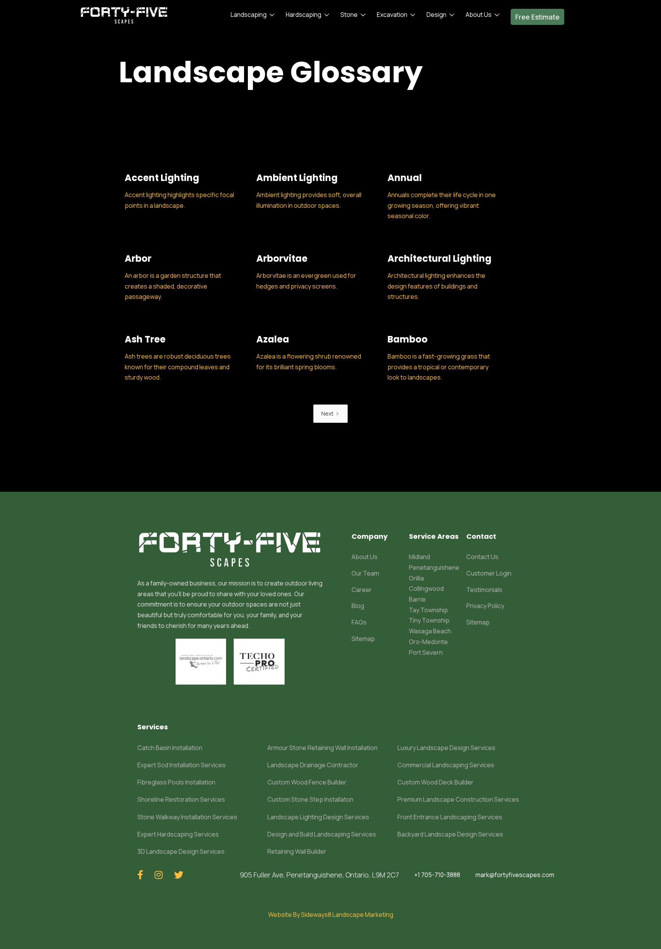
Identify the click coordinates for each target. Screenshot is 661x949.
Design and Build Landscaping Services (321, 834)
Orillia (416, 578)
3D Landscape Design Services (181, 851)
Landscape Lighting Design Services (318, 817)
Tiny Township (429, 620)
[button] (250, 15)
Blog (358, 606)
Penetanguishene (434, 567)
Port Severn (426, 652)
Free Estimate (537, 16)
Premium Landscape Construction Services (458, 799)
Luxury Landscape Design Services (446, 748)
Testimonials (484, 589)
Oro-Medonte (428, 642)
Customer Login (488, 573)
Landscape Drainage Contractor (312, 765)
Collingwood (426, 588)
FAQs (359, 622)
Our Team (365, 573)
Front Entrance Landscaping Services (449, 817)
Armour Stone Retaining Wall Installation (322, 748)
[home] (124, 14)
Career (362, 589)
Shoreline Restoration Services (181, 799)
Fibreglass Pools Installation (176, 782)
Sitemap (363, 638)
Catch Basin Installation (169, 748)
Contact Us (482, 557)
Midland (419, 557)
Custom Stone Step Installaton (310, 799)
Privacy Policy (485, 606)
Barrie (417, 599)
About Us (365, 557)
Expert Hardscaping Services (178, 834)
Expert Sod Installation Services (181, 765)
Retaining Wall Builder (296, 851)
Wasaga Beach (430, 631)
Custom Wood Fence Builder (307, 782)
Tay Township (428, 610)
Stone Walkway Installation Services (187, 817)
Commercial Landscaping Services (445, 765)
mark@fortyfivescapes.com (514, 875)
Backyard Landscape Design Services (450, 834)
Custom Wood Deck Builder (435, 782)
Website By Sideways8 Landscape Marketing (330, 914)
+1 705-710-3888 (437, 875)
